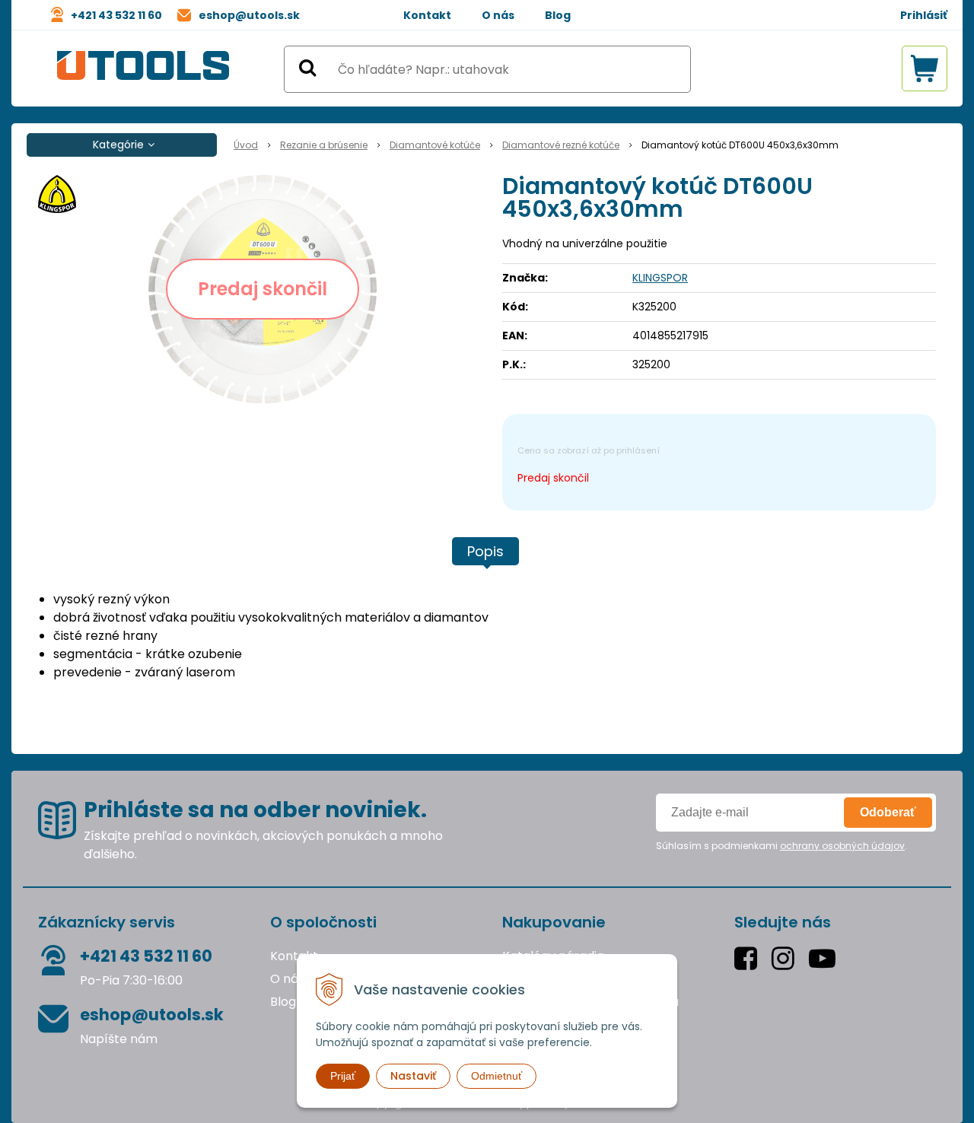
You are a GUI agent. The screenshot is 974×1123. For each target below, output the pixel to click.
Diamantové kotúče (435, 144)
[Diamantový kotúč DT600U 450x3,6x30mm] (262, 289)
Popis (485, 551)
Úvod (246, 144)
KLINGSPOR (660, 277)
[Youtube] (825, 958)
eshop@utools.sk (249, 15)
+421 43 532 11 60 (116, 15)
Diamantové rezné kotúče (560, 144)
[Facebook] (749, 958)
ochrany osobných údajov (842, 845)
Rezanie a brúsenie (324, 144)
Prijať (342, 1076)
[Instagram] (786, 958)
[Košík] (924, 68)
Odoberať (888, 812)
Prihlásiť (923, 15)
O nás (498, 15)
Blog (558, 15)
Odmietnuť (496, 1076)
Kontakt (427, 15)
